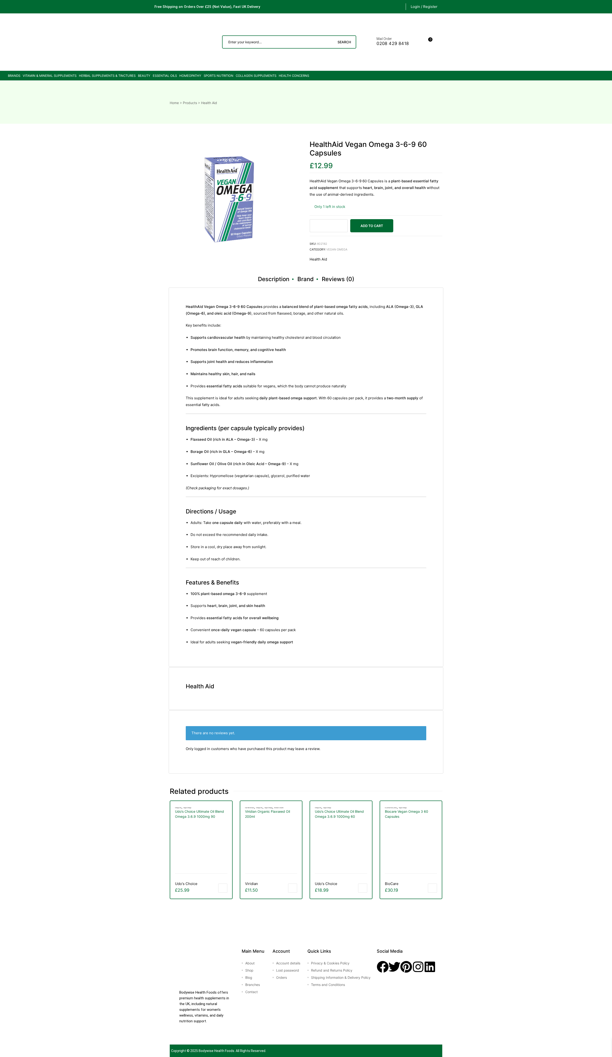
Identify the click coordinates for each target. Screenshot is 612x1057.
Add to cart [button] (222, 888)
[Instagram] (418, 967)
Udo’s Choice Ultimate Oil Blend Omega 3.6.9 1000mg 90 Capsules (199, 814)
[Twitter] (394, 967)
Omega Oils (178, 807)
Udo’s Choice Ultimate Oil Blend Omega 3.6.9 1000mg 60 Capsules (339, 814)
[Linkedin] (430, 967)
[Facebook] (383, 967)
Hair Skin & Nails (249, 807)
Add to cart (372, 226)
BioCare (392, 883)
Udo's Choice (186, 883)
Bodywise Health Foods (216, 1051)
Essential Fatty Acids (391, 807)
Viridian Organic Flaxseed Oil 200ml (267, 813)
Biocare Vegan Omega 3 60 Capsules (406, 813)
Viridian (251, 883)
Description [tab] (273, 279)
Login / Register (424, 6)
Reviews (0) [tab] (338, 279)
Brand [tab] (305, 279)
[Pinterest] (406, 967)
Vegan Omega (336, 249)
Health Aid (318, 259)
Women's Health (279, 807)
